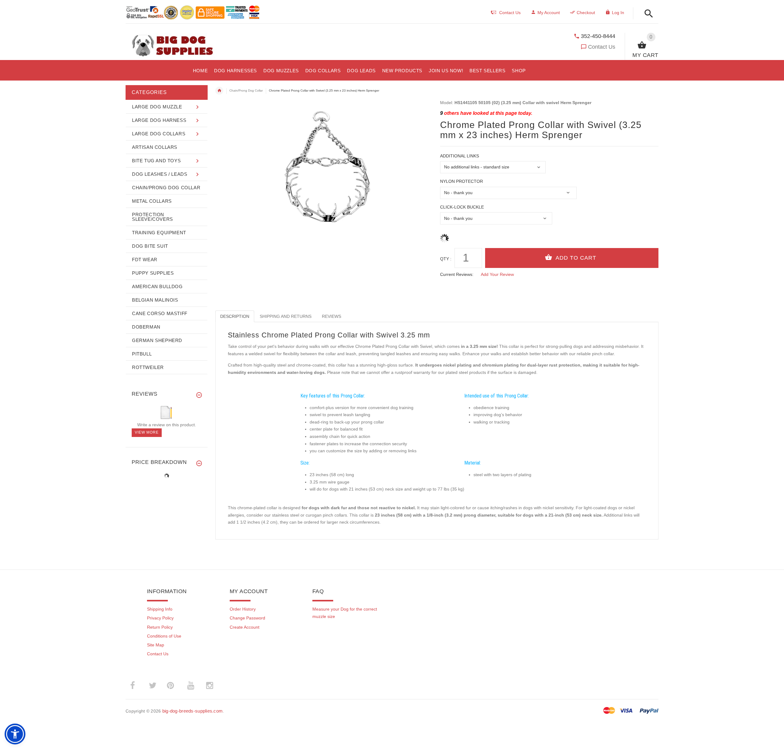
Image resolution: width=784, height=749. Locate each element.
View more (147, 432)
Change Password (247, 617)
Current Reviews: (456, 274)
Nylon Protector (461, 181)
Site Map (155, 644)
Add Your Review (497, 274)
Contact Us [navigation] (510, 12)
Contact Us (601, 47)
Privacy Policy (160, 617)
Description (234, 316)
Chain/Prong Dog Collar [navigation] (246, 90)
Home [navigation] (219, 91)
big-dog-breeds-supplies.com (192, 710)
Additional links (459, 155)
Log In (618, 12)
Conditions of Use (164, 636)
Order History (243, 609)
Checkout (586, 12)
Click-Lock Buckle (462, 207)
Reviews (331, 316)
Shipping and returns (285, 316)
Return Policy (160, 627)
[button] (646, 14)
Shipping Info (159, 609)
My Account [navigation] (548, 12)
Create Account (244, 627)
